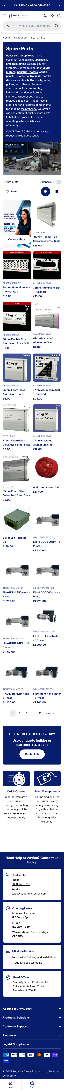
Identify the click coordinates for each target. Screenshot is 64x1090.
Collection (20, 37)
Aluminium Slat (12, 283)
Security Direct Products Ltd (30, 1071)
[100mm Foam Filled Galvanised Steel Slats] (47, 214)
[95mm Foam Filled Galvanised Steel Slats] (17, 469)
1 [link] (12, 713)
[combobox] (32, 26)
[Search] (56, 26)
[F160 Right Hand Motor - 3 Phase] (47, 671)
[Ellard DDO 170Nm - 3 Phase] (17, 621)
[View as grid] (45, 191)
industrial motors (27, 72)
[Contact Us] (46, 16)
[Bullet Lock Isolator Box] (17, 519)
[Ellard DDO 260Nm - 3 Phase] (47, 570)
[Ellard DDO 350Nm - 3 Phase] (17, 570)
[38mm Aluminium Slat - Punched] (47, 265)
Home (6, 37)
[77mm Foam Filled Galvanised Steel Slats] (17, 418)
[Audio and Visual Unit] (47, 469)
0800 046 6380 (21, 884)
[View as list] (56, 191)
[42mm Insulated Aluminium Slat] (47, 316)
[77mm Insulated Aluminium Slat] (47, 418)
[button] (5, 5)
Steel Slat (39, 232)
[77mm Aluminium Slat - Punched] (47, 368)
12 (40, 713)
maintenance (29, 108)
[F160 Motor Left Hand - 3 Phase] (17, 671)
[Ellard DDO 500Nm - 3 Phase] (47, 519)
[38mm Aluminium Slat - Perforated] (17, 265)
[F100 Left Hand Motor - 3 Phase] (47, 617)
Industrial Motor (43, 537)
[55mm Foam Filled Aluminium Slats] (17, 368)
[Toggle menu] (5, 16)
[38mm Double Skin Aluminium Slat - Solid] (17, 316)
